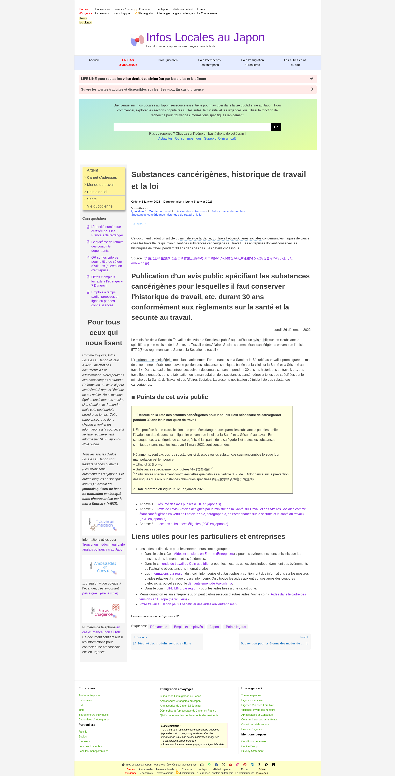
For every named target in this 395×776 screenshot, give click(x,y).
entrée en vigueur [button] (161, 489)
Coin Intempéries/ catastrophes (209, 62)
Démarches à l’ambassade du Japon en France (188, 710)
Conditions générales (253, 741)
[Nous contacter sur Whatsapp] (209, 765)
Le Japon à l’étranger (163, 11)
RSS (136, 13)
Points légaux (236, 627)
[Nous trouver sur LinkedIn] (252, 765)
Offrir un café (227, 138)
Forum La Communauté (207, 11)
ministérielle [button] (154, 360)
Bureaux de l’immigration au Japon (180, 696)
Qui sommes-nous (188, 138)
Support (210, 138)
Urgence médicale (252, 700)
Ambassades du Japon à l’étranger (180, 705)
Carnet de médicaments (255, 724)
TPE (81, 709)
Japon (214, 627)
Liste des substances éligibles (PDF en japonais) (192, 524)
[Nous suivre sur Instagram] (237, 765)
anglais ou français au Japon (103, 549)
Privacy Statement (252, 751)
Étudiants (84, 741)
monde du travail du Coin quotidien (184, 563)
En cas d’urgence (251, 729)
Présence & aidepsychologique (122, 11)
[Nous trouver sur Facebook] (216, 765)
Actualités (165, 138)
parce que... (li (92, 593)
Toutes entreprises (90, 695)
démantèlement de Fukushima (210, 583)
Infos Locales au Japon (205, 37)
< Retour (139, 224)
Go (276, 127)
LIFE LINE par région (181, 588)
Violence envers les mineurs (258, 709)
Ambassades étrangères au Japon (180, 700)
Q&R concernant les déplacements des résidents (189, 715)
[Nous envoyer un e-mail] (202, 765)
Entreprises (85, 700)
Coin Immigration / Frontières (252, 62)
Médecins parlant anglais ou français (183, 11)
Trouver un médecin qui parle (103, 544)
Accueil (94, 60)
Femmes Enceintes (90, 746)
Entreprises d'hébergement (94, 719)
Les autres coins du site (295, 62)
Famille (83, 731)
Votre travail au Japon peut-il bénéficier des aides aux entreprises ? (188, 604)
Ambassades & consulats (102, 11)
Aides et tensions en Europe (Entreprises (204, 553)
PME (82, 705)
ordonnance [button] (145, 360)
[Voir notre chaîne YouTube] (230, 765)
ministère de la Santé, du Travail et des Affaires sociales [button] (220, 238)
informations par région (167, 573)
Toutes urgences (251, 695)
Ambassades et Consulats (257, 714)
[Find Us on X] (223, 765)
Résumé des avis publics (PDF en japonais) (189, 504)
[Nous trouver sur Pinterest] (245, 765)
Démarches (158, 627)
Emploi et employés (188, 627)
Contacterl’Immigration (146, 11)
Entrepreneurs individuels (94, 714)
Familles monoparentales (93, 751)
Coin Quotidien (168, 60)
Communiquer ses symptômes (259, 719)
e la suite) (111, 593)
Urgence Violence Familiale (257, 705)
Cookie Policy (249, 746)
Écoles (83, 736)
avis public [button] (260, 340)
